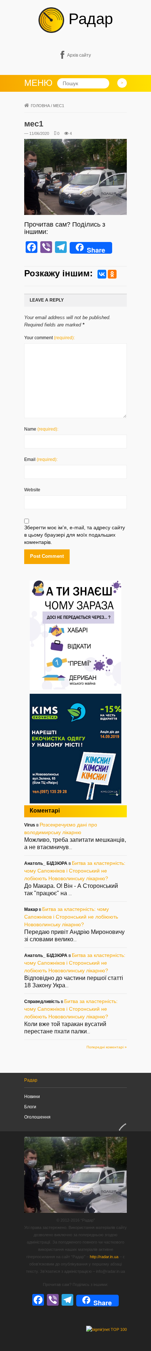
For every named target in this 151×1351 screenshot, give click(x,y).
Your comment (49, 337)
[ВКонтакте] (101, 274)
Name (41, 429)
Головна (40, 105)
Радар (88, 18)
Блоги (30, 1106)
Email (41, 459)
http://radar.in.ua (104, 1256)
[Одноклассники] (112, 274)
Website (32, 489)
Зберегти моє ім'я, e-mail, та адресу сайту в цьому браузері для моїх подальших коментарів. (74, 535)
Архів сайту (79, 55)
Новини (32, 1096)
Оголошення (37, 1117)
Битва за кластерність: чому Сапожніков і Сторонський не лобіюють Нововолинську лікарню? (74, 870)
